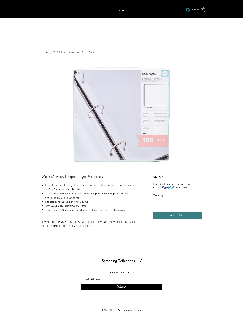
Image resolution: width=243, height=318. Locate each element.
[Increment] (166, 202)
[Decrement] (156, 202)
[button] (203, 9)
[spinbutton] (161, 202)
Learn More (181, 187)
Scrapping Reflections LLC (122, 260)
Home (45, 52)
